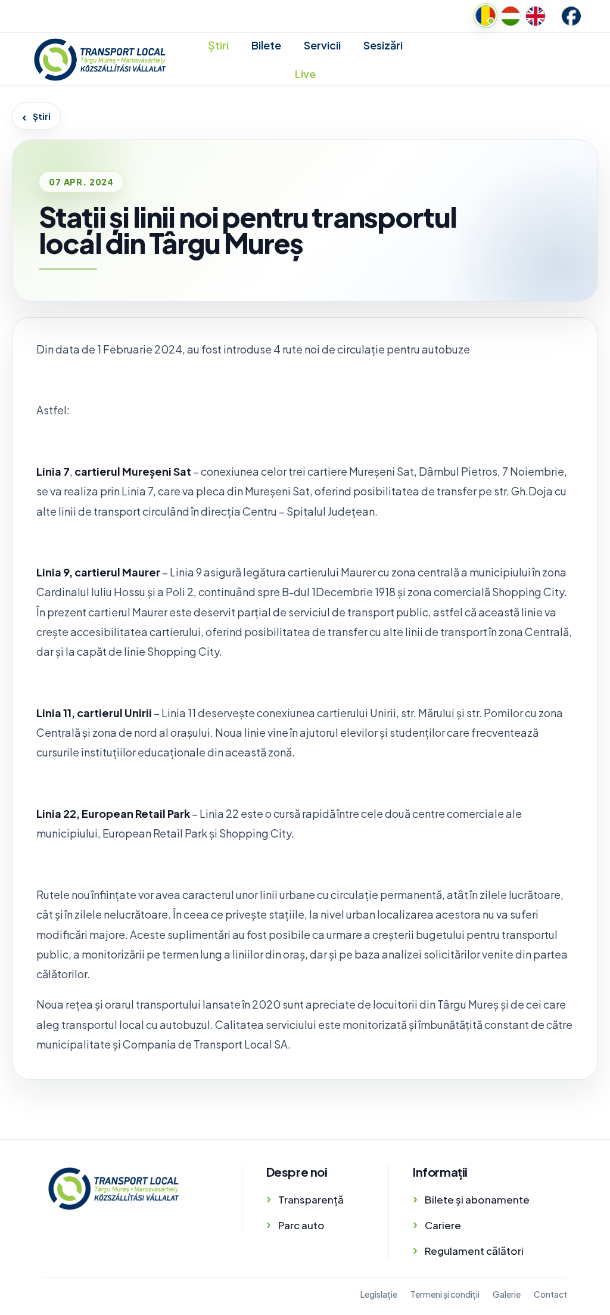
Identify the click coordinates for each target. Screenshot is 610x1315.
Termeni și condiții (445, 1294)
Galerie (507, 1294)
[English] (535, 16)
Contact (550, 1294)
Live (305, 73)
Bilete (266, 45)
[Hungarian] (510, 16)
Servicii (322, 45)
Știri (218, 45)
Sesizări (383, 45)
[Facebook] (571, 16)
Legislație (378, 1294)
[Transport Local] (113, 1189)
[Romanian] (485, 15)
